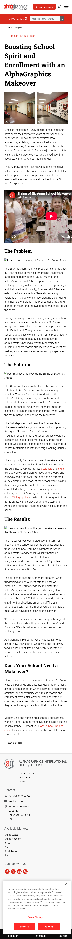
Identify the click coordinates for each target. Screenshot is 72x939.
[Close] (65, 884)
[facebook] (7, 871)
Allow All (49, 926)
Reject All (24, 926)
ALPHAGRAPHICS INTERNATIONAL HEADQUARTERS (43, 763)
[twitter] (13, 871)
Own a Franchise (44, 6)
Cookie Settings (35, 917)
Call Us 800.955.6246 (20, 796)
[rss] (25, 871)
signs (61, 468)
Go (62, 18)
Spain (7, 855)
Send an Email (16, 801)
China (7, 847)
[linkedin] (19, 871)
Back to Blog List (14, 27)
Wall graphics (20, 497)
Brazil (7, 843)
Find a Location (27, 773)
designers (46, 468)
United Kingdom (12, 838)
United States (11, 834)
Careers (23, 781)
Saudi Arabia (11, 851)
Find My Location (16, 18)
